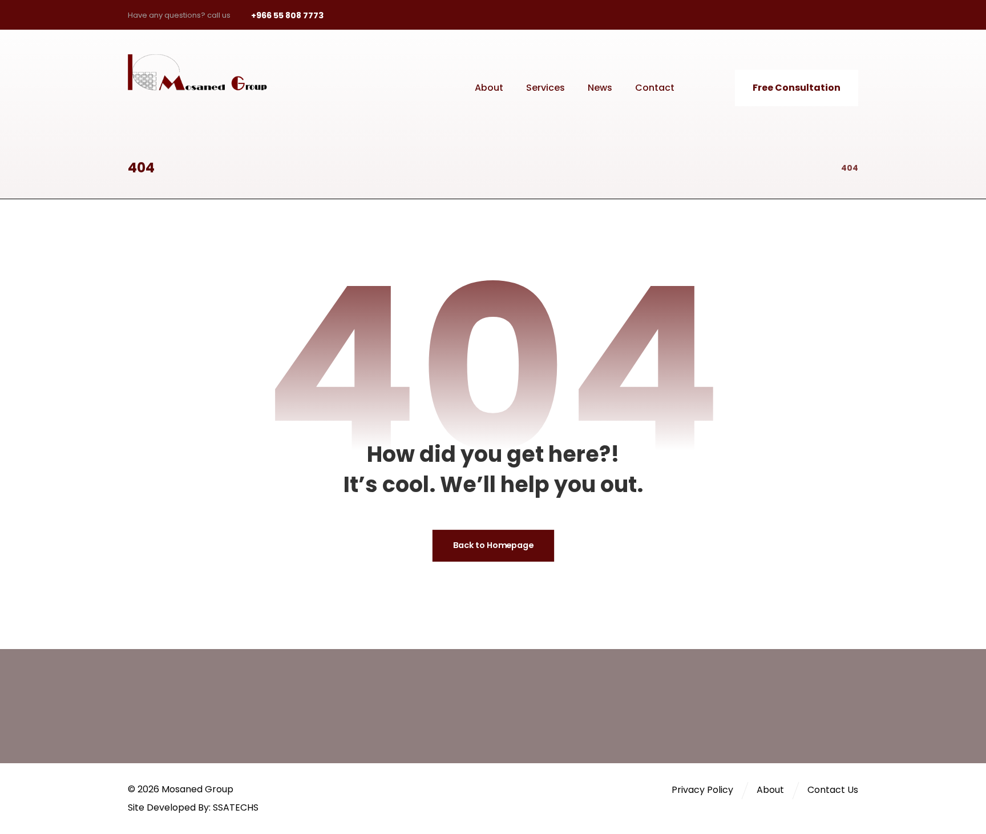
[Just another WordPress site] (205, 72)
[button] (770, 15)
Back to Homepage (492, 546)
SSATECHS (235, 807)
